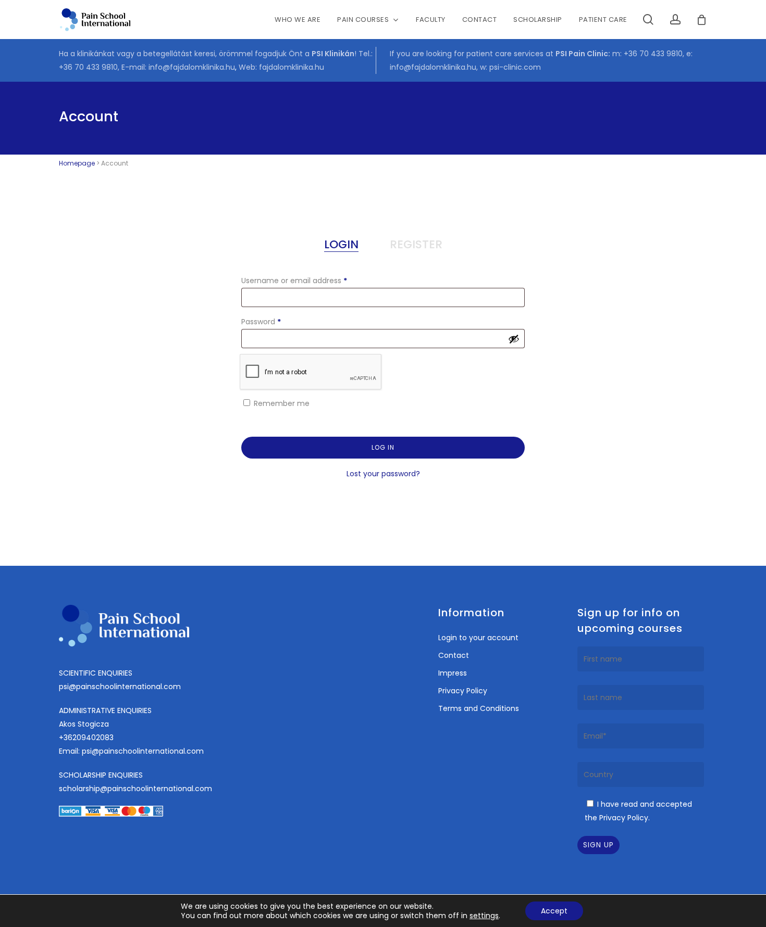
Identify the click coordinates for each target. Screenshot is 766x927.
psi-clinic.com (515, 67)
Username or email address (309, 280)
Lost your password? (383, 473)
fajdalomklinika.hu (291, 67)
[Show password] (514, 339)
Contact (453, 655)
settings (484, 915)
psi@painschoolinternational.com (120, 686)
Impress (452, 673)
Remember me (282, 403)
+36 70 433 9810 (88, 67)
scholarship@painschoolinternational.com (135, 788)
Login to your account (478, 637)
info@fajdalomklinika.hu (192, 67)
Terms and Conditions (478, 708)
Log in (383, 447)
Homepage (77, 163)
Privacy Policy (462, 690)
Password (276, 321)
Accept (554, 911)
